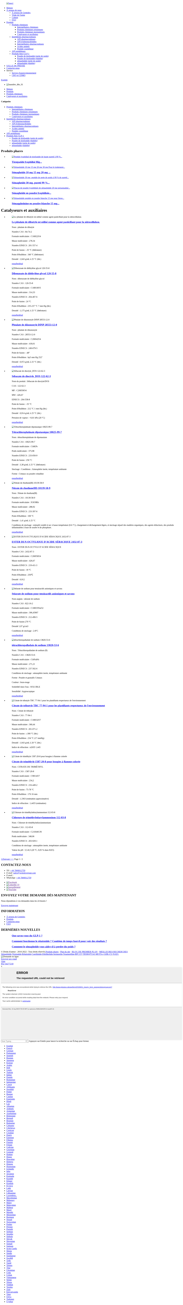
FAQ (14, 20)
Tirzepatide (16, 954)
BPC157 (78, 954)
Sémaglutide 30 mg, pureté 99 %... (31, 182)
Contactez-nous (13, 68)
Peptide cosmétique (25, 49)
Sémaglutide (6, 954)
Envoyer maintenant (9, 905)
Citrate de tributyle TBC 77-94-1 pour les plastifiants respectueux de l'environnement (58, 705)
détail (20, 264)
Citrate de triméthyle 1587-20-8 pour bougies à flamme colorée (46, 761)
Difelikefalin (47, 954)
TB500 (86, 954)
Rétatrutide (26, 954)
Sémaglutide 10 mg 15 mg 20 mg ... (31, 172)
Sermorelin (58, 954)
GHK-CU (108, 954)
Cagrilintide (37, 954)
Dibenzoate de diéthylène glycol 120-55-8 (34, 273)
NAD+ (116, 954)
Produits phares (52, 952)
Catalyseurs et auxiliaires (27, 34)
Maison (9, 8)
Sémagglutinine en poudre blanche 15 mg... (35, 203)
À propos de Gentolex (21, 13)
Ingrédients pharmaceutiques (24, 37)
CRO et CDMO (18, 75)
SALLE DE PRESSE (15, 66)
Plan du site (65, 952)
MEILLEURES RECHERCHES (113, 952)
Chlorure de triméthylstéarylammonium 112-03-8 (39, 817)
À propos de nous (13, 10)
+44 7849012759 (17, 870)
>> (12, 859)
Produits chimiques (20, 25)
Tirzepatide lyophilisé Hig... (27, 162)
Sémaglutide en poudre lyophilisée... (31, 193)
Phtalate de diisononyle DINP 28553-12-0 (34, 324)
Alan (3, 961)
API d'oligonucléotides (26, 41)
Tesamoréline (68, 954)
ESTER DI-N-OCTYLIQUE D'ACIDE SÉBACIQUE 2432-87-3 (47, 541)
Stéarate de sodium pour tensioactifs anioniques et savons (43, 593)
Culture (15, 17)
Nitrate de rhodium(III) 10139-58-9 (31, 488)
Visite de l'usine (18, 15)
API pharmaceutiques (26, 39)
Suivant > (7, 859)
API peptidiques (18, 51)
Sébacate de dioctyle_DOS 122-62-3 (31, 376)
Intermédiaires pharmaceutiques (30, 44)
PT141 (92, 954)
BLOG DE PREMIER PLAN (85, 952)
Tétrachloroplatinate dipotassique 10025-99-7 (37, 432)
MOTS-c (99, 954)
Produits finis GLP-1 (20, 54)
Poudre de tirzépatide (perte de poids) (33, 56)
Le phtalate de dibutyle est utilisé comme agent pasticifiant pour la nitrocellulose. (56, 222)
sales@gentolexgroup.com (24, 873)
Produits (9, 22)
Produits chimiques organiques (30, 29)
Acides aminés (23, 46)
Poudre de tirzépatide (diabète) (30, 58)
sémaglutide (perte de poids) (29, 61)
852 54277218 (7, 964)
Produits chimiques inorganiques (31, 32)
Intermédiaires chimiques (27, 27)
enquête (15, 264)
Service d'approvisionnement (24, 73)
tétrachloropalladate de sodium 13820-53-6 (35, 645)
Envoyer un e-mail (9, 959)
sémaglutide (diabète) (26, 63)
